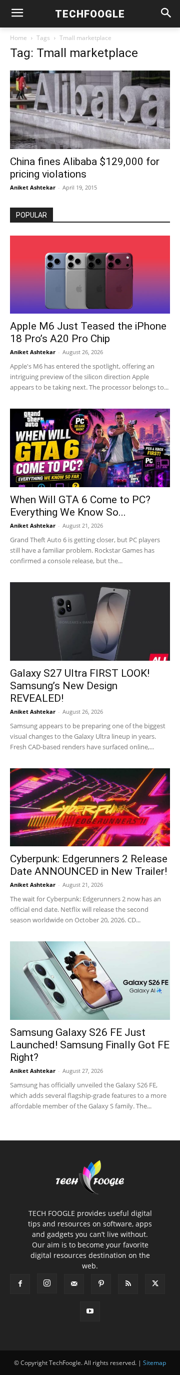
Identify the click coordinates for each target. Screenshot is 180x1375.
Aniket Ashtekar (33, 187)
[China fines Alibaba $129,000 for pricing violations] (90, 110)
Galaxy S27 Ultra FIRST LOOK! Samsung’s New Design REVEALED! (80, 685)
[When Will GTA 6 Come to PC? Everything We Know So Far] (90, 448)
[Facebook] (20, 1284)
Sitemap (154, 1362)
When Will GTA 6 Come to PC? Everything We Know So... (80, 506)
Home (18, 38)
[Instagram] (47, 1283)
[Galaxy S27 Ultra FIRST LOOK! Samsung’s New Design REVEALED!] (90, 621)
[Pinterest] (101, 1284)
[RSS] (128, 1284)
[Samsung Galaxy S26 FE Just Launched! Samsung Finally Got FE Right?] (90, 980)
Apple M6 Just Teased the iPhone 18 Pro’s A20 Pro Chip (88, 332)
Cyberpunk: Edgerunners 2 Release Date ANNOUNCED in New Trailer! (89, 865)
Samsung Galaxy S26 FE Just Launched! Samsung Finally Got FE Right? (90, 1044)
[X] (155, 1284)
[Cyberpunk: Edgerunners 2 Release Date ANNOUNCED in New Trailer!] (90, 807)
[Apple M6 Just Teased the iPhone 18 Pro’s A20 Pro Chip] (90, 275)
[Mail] (74, 1284)
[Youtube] (90, 1311)
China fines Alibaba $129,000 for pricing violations (85, 168)
